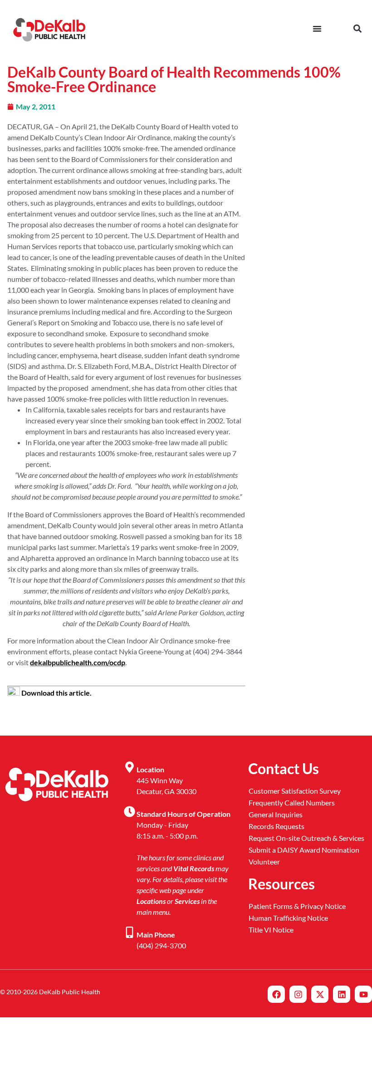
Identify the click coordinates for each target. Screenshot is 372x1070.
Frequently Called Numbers (292, 802)
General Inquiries (276, 814)
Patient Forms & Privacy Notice (297, 906)
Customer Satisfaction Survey (295, 790)
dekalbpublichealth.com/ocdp (77, 662)
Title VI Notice (271, 929)
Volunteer (264, 861)
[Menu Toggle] (317, 28)
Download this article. (56, 692)
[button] (357, 28)
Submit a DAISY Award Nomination (304, 849)
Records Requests (276, 826)
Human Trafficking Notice (288, 917)
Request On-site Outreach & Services (306, 838)
